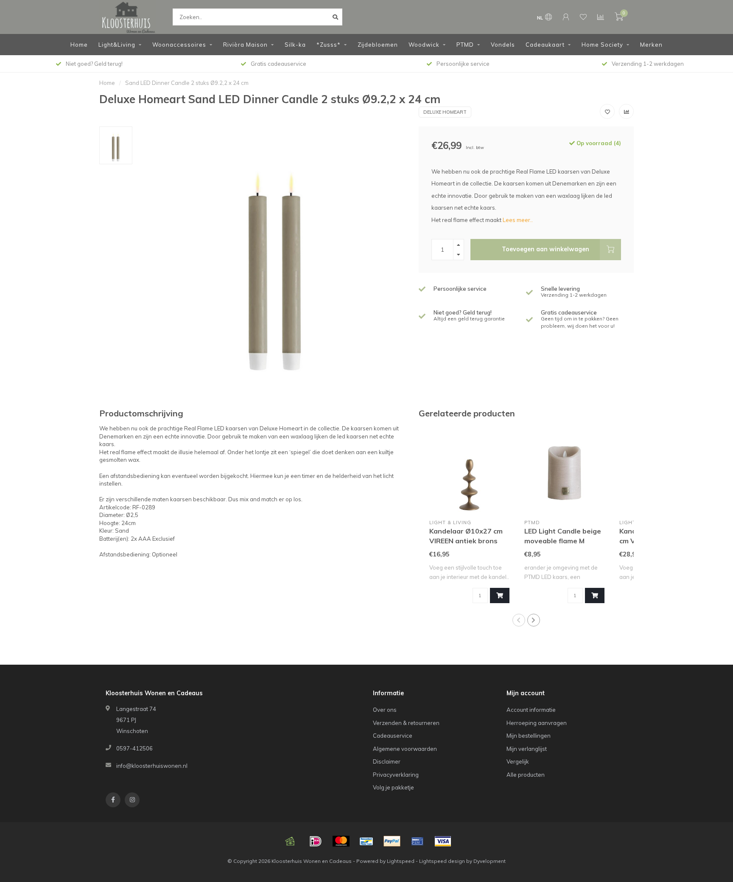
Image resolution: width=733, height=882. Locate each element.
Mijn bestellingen (528, 735)
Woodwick (423, 44)
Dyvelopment (489, 861)
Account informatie (531, 709)
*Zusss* (328, 44)
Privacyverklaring (396, 774)
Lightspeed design (442, 861)
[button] (518, 620)
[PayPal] (392, 841)
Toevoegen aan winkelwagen (545, 249)
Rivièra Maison (245, 44)
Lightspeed (400, 861)
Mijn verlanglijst (526, 748)
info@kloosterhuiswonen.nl (151, 765)
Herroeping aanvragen (536, 722)
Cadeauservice (392, 735)
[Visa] (442, 841)
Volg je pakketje (393, 787)
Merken (651, 44)
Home (79, 44)
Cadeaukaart (545, 44)
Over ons (385, 709)
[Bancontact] (366, 841)
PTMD (465, 44)
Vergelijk (517, 761)
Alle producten (525, 774)
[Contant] (290, 841)
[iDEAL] (315, 841)
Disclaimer (386, 761)
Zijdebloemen (378, 44)
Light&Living (116, 44)
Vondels (503, 44)
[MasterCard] (341, 841)
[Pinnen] (417, 841)
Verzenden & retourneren (406, 722)
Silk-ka (295, 44)
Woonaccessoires (179, 44)
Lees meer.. (518, 219)
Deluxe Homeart (445, 112)
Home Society (602, 44)
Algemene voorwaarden (405, 748)
